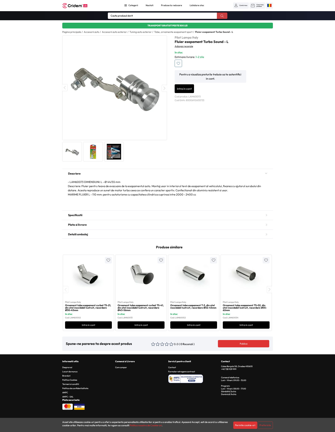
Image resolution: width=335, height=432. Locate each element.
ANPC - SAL (67, 396)
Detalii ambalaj (78, 234)
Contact (172, 367)
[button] (240, 5)
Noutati (149, 5)
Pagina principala (71, 32)
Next (164, 88)
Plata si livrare (77, 224)
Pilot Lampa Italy (186, 37)
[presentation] (65, 289)
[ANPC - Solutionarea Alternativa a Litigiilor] (194, 378)
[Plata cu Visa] (79, 406)
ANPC (65, 392)
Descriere (74, 173)
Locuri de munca (69, 371)
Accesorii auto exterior (114, 32)
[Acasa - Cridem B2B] (78, 5)
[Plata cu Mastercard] (67, 406)
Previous (65, 87)
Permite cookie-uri (245, 425)
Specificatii (75, 215)
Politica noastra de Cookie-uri (146, 425)
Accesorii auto (91, 32)
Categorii (133, 5)
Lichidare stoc (197, 5)
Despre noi (67, 367)
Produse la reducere (171, 5)
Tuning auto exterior (140, 32)
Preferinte (265, 425)
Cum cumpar (121, 367)
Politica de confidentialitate (75, 388)
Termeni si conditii (70, 384)
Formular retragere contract (181, 371)
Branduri (66, 375)
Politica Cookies (69, 380)
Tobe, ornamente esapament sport (173, 32)
